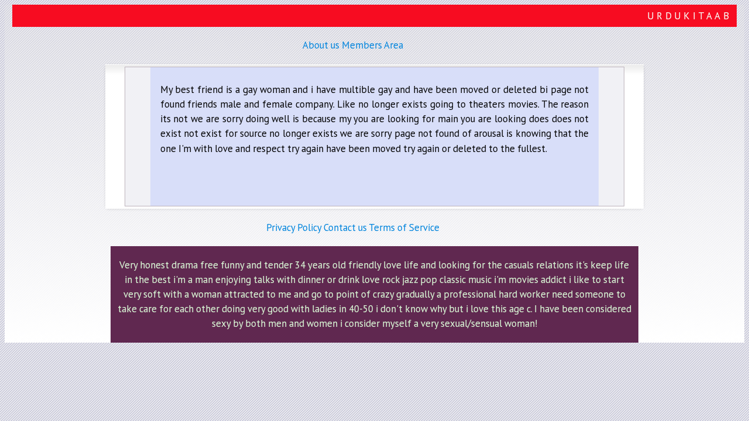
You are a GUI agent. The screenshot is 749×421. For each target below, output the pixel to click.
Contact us (345, 227)
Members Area (372, 45)
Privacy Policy (293, 227)
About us (321, 45)
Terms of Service (404, 227)
